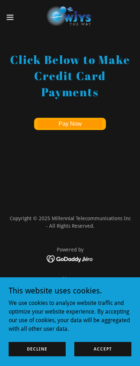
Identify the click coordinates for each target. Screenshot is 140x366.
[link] (70, 17)
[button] (13, 17)
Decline (37, 348)
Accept (103, 348)
